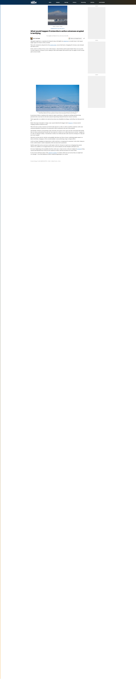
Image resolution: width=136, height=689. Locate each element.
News (50, 2)
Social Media (102, 2)
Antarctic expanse (53, 152)
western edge (53, 45)
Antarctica (65, 41)
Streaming (83, 2)
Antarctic (70, 123)
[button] (84, 38)
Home (54, 26)
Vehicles (92, 2)
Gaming (66, 2)
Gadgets (58, 2)
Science (74, 2)
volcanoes (79, 149)
